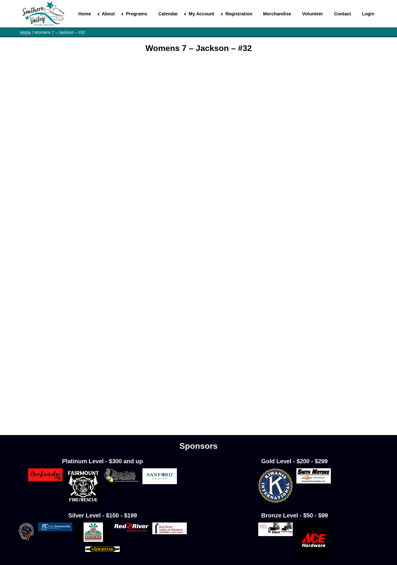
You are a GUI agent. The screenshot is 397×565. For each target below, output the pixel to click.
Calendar (168, 13)
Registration (238, 13)
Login (368, 13)
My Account (201, 13)
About (108, 13)
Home (84, 13)
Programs (136, 13)
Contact (342, 13)
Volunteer (312, 13)
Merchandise (277, 13)
